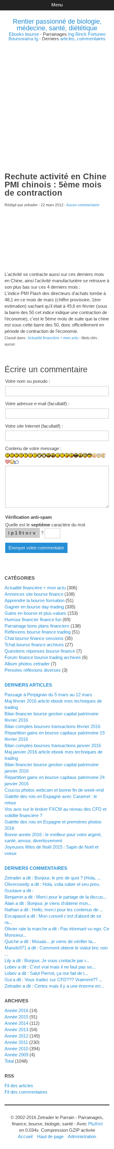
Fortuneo (96, 34)
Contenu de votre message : (33, 448)
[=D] (44, 455)
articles (67, 38)
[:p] (71, 455)
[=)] (16, 455)
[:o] (48, 455)
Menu (57, 4)
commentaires (91, 38)
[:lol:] (76, 455)
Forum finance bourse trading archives (43, 657)
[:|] (21, 455)
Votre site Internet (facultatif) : (34, 426)
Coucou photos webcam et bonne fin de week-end (54, 790)
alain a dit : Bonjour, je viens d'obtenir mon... (48, 903)
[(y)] (16, 462)
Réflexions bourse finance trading (38, 631)
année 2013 (16, 1029)
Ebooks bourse (24, 34)
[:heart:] (7, 462)
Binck (81, 34)
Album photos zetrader (27, 663)
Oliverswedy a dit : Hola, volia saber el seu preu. (52, 884)
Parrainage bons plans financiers (37, 625)
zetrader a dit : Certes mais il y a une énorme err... (54, 985)
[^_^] (12, 461)
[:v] (103, 455)
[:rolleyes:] (85, 455)
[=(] (35, 455)
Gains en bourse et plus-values (35, 613)
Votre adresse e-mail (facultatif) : (37, 403)
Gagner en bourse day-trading (34, 606)
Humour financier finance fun (33, 619)
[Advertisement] (57, 97)
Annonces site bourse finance (34, 594)
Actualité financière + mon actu (53, 338)
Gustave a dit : (19, 890)
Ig (36, 38)
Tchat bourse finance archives (34, 644)
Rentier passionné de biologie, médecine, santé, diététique (57, 25)
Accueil (25, 1136)
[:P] (66, 455)
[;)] (57, 455)
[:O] (53, 455)
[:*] (94, 455)
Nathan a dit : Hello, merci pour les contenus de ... (54, 909)
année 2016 (16, 1010)
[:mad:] (80, 455)
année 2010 (16, 1048)
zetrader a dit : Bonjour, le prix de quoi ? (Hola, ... (53, 877)
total (10, 1061)
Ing (71, 34)
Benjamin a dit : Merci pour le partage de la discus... (56, 896)
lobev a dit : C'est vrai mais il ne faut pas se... (50, 966)
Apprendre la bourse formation (34, 600)
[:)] (7, 455)
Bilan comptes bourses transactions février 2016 (52, 726)
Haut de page (50, 1136)
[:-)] (12, 455)
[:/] (62, 455)
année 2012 (16, 1035)
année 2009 (16, 1054)
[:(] (30, 455)
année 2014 (16, 1023)
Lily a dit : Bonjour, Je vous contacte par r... (47, 960)
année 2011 (16, 1042)
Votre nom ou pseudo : (27, 381)
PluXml (95, 1123)
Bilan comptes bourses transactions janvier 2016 (53, 745)
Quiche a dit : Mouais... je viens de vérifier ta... (50, 941)
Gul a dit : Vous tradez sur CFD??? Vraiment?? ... (53, 979)
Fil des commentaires (26, 1091)
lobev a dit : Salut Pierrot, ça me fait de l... (46, 973)
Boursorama (21, 38)
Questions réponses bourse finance (40, 651)
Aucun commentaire (82, 205)
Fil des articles (19, 1085)
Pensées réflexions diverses (33, 670)
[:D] (39, 455)
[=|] (25, 455)
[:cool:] (89, 455)
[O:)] (98, 455)
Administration (82, 1136)
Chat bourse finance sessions (34, 638)
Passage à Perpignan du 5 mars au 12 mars (48, 694)
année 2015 (16, 1016)
